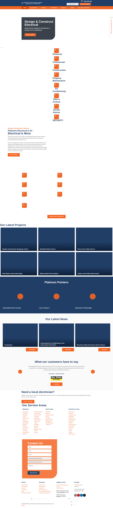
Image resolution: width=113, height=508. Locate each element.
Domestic (57, 54)
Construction (59, 70)
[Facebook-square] (73, 1)
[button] (85, 4)
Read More (32, 349)
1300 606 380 (88, 1)
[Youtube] (75, 1)
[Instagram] (79, 1)
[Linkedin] (77, 1)
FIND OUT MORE (30, 34)
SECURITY (58, 120)
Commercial (59, 62)
